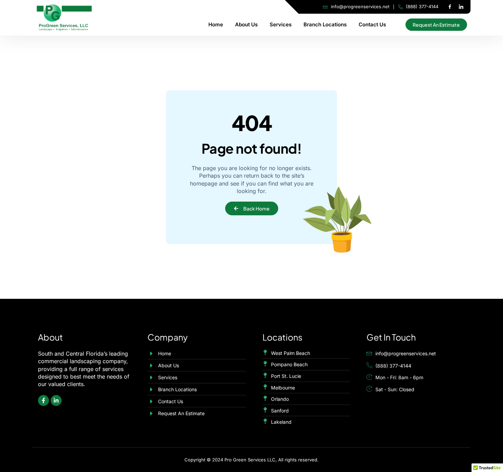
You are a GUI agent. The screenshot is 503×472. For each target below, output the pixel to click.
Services (281, 24)
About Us (246, 24)
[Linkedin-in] (56, 400)
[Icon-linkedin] (460, 6)
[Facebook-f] (449, 6)
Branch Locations (325, 24)
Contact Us (372, 24)
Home (215, 24)
